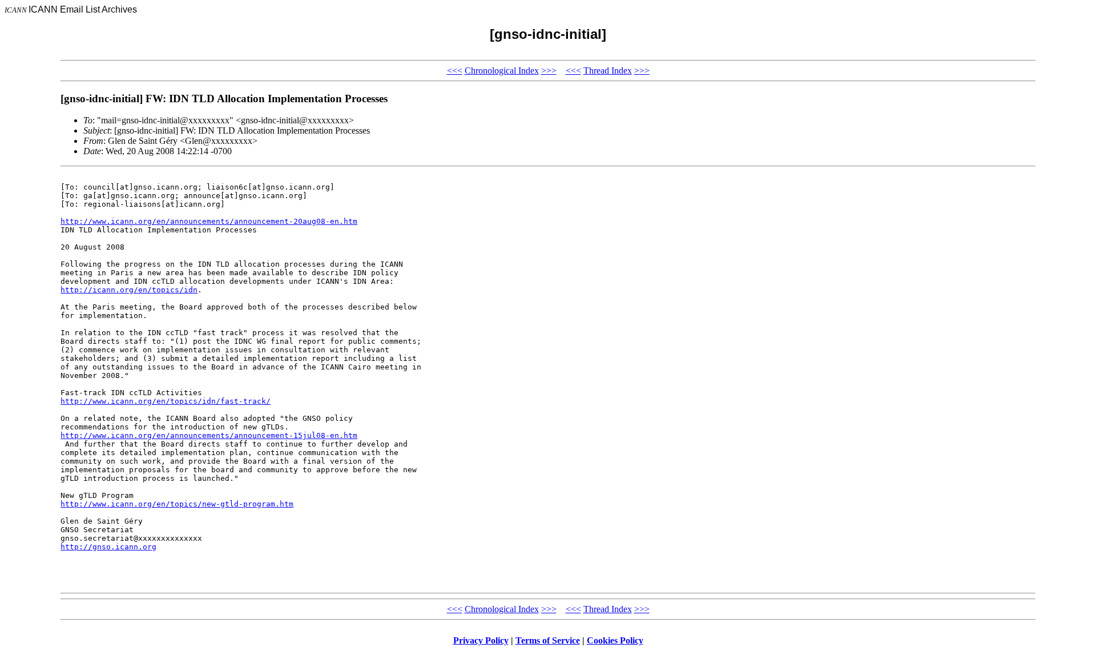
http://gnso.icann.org (108, 547)
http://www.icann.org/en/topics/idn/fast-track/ (166, 401)
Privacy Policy (481, 640)
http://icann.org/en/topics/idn (129, 290)
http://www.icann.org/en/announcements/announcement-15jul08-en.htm (209, 435)
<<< (454, 70)
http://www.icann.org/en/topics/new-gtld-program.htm (177, 504)
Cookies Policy (615, 640)
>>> (549, 70)
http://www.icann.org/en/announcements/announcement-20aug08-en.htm (209, 221)
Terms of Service (547, 640)
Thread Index (607, 70)
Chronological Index (502, 70)
